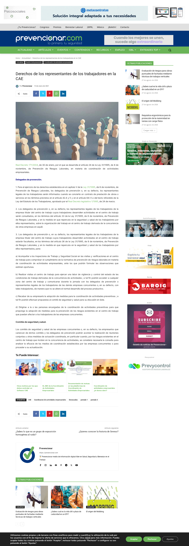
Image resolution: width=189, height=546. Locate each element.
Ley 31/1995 (89, 187)
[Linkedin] (63, 94)
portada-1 (84, 400)
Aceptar (134, 539)
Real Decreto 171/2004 (27, 165)
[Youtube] (76, 464)
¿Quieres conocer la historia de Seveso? (98, 431)
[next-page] (22, 524)
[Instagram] (45, 464)
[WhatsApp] (56, 94)
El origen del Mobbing (95, 511)
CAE (29, 400)
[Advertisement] (149, 190)
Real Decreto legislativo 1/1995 (83, 201)
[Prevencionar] (49, 40)
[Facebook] (36, 94)
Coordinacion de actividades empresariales (50, 400)
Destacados (73, 400)
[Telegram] (66, 464)
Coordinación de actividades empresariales (58, 62)
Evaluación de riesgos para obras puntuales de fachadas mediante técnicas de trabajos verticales (29, 514)
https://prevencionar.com (48, 453)
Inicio (18, 58)
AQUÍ (87, 537)
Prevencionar (27, 86)
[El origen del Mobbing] (102, 497)
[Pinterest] (50, 94)
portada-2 (94, 400)
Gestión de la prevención (34, 62)
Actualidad (26, 58)
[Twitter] (43, 94)
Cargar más (148, 130)
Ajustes (170, 539)
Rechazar (152, 539)
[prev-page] (17, 524)
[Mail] (56, 464)
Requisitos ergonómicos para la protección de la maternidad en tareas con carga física (156, 118)
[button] (169, 50)
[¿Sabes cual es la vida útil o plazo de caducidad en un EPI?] (67, 497)
